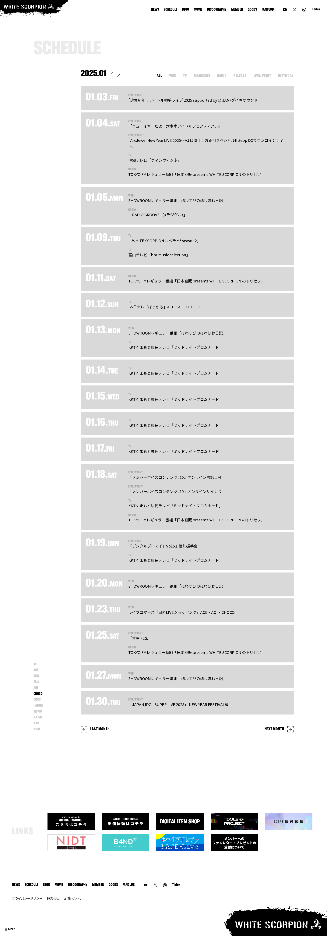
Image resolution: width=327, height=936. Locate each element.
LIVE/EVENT (262, 76)
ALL (159, 76)
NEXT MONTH (274, 729)
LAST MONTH (100, 729)
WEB (172, 76)
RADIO (222, 76)
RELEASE (240, 76)
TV (185, 76)
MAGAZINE (202, 76)
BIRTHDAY (286, 76)
